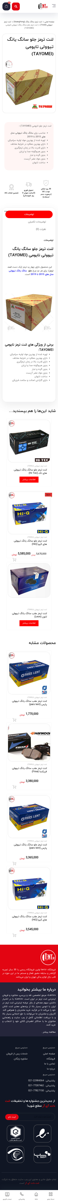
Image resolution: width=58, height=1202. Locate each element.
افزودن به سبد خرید (14, 560)
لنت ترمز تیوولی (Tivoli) (37, 466)
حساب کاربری (7, 1199)
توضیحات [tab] (29, 214)
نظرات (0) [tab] (41, 229)
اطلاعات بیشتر (29, 479)
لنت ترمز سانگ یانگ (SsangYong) (28, 21)
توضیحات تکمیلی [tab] (37, 221)
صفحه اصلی (49, 21)
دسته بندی (50, 1199)
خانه (36, 1199)
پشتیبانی (22, 1199)
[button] (16, 6)
